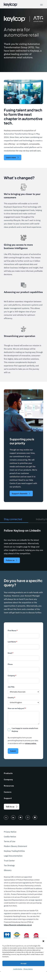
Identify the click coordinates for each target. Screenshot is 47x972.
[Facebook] (35, 817)
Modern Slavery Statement (15, 846)
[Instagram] (28, 817)
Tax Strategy (9, 865)
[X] (6, 817)
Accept (23, 963)
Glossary (7, 870)
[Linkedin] (13, 817)
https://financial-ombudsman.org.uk (18, 925)
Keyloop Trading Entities (14, 851)
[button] (43, 941)
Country (11, 697)
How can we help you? (17, 708)
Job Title (11, 687)
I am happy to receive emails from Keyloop (25, 729)
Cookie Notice (17, 969)
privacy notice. (30, 743)
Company (12, 676)
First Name (13, 630)
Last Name (12, 642)
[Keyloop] (11, 4)
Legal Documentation (13, 856)
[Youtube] (20, 817)
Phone (10, 664)
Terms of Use (9, 841)
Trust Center (9, 860)
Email (10, 653)
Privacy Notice (28, 969)
